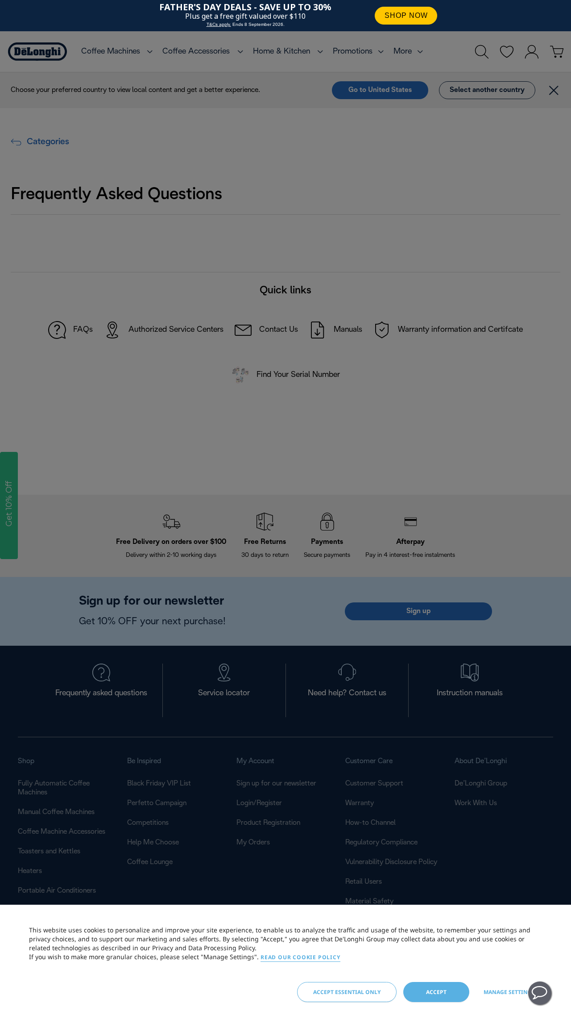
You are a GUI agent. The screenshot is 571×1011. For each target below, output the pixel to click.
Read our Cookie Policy (300, 957)
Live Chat (540, 993)
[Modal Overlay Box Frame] (285, 15)
